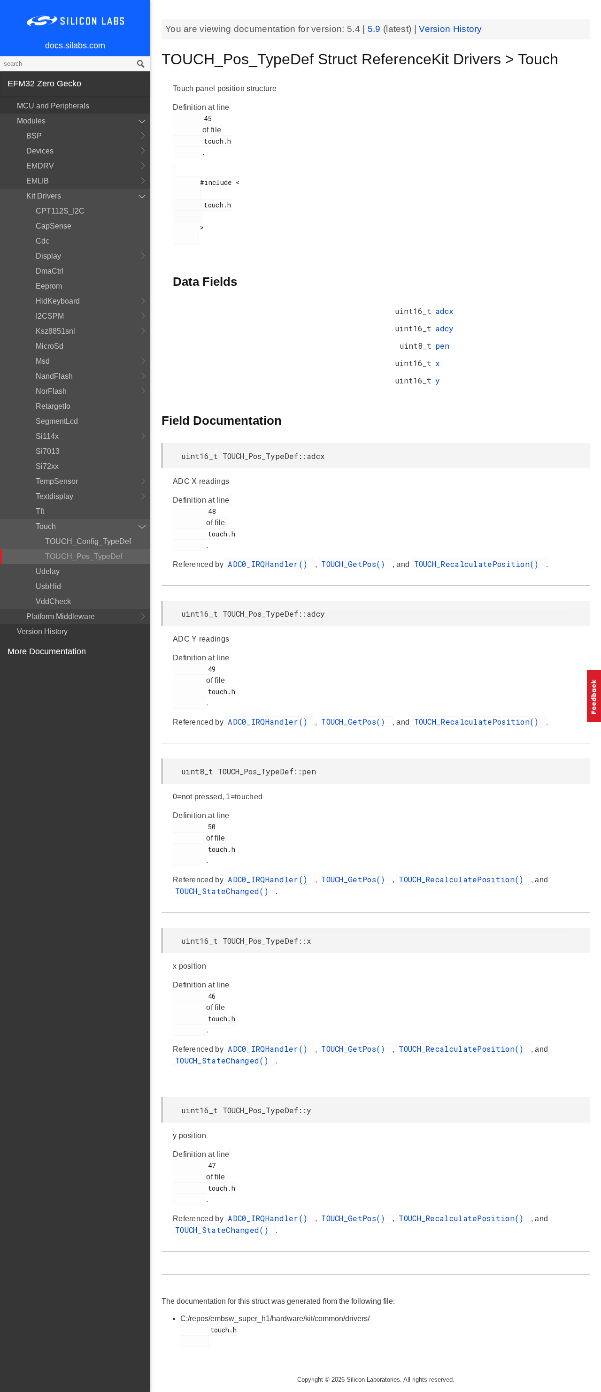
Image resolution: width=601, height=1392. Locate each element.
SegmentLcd (57, 421)
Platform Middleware (60, 616)
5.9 (375, 29)
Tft (40, 511)
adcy (444, 328)
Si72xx (47, 466)
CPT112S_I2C (60, 211)
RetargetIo (53, 406)
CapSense (53, 226)
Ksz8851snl (55, 331)
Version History (42, 631)
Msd (43, 361)
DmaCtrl (49, 271)
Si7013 (48, 451)
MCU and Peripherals (53, 106)
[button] (594, 696)
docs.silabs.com (75, 45)
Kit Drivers (43, 196)
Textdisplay (54, 496)
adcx (444, 311)
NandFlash (54, 376)
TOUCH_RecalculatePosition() (479, 564)
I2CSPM (50, 316)
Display (48, 256)
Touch (46, 526)
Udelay (48, 571)
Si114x (47, 436)
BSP (34, 136)
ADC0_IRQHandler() (270, 564)
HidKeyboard (58, 301)
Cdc (42, 241)
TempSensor (57, 481)
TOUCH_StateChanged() (224, 891)
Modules (31, 121)
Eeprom (49, 286)
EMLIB (37, 181)
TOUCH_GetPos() (355, 564)
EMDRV (40, 166)
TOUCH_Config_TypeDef (88, 541)
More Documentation (47, 651)
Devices (40, 151)
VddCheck (53, 601)
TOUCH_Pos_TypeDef (83, 556)
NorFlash (51, 391)
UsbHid (48, 586)
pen (442, 346)
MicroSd (49, 346)
